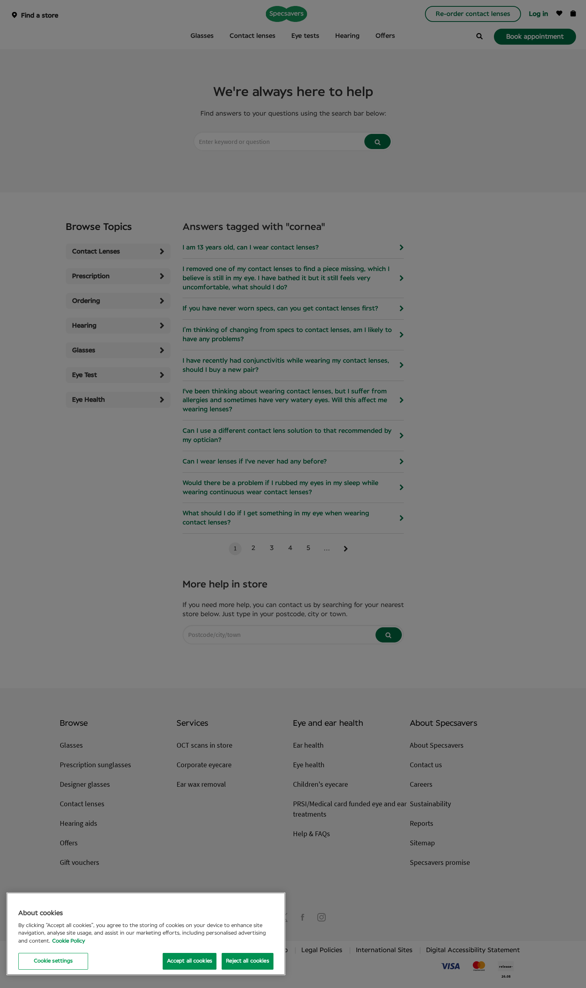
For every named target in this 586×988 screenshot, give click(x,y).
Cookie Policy (68, 941)
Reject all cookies (247, 961)
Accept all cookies (189, 961)
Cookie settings (53, 961)
